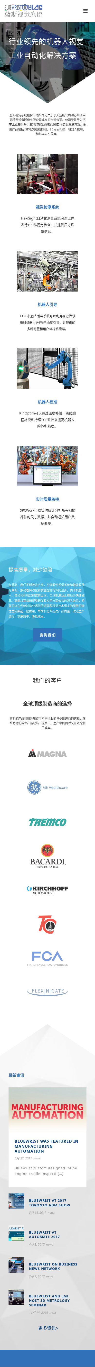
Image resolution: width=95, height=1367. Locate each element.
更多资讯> (47, 1328)
